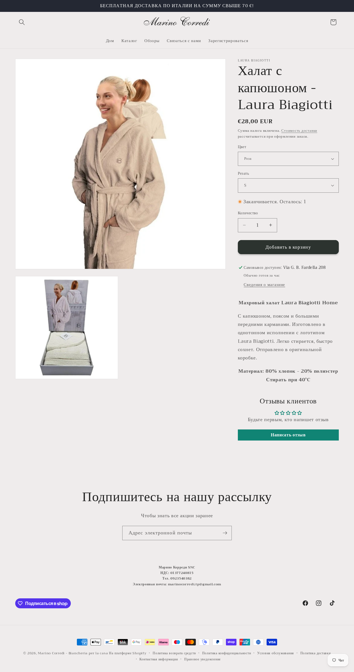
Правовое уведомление (202, 659)
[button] (21, 22)
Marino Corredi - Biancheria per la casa (73, 653)
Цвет (242, 147)
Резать (243, 174)
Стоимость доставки (299, 130)
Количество (248, 213)
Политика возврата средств (174, 653)
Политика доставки (315, 653)
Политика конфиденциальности (226, 653)
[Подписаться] (224, 533)
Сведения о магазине (264, 284)
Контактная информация (158, 659)
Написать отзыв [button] (288, 435)
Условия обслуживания (275, 653)
